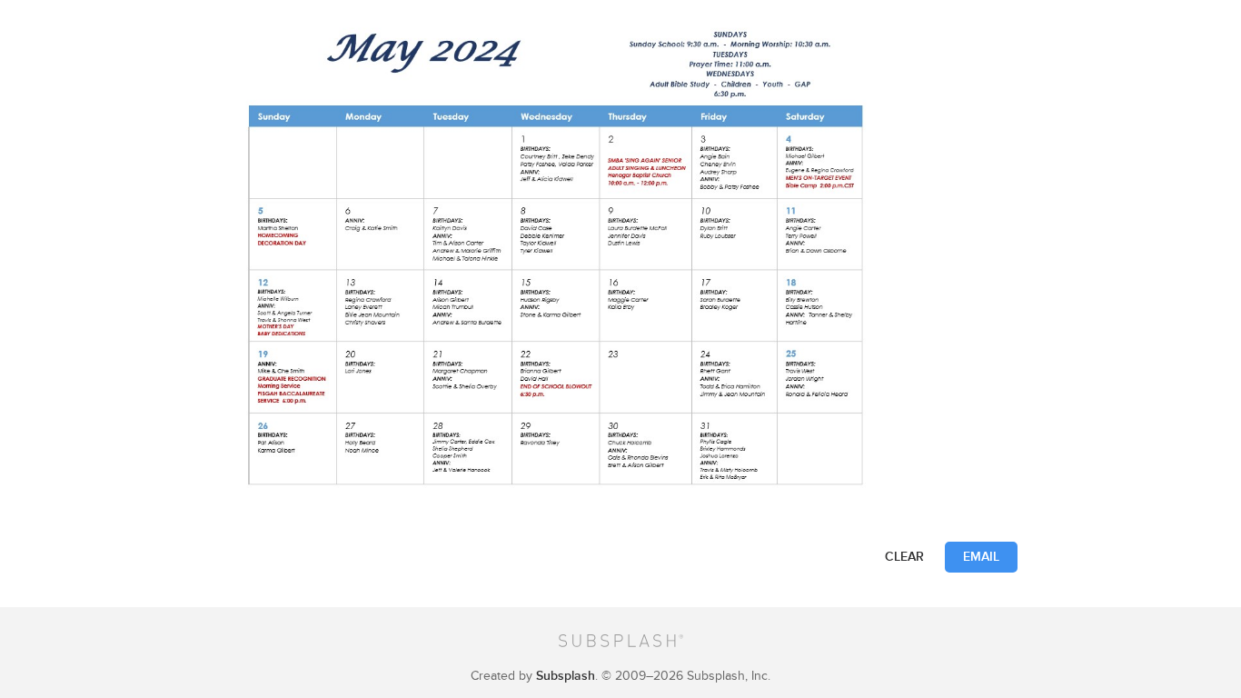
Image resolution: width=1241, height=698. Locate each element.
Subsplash (565, 675)
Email (981, 556)
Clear (904, 556)
